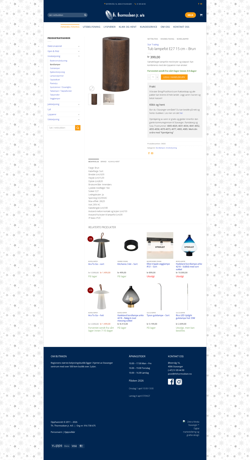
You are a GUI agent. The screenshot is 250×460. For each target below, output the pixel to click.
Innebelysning (70, 26)
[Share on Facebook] (149, 153)
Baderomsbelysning (58, 60)
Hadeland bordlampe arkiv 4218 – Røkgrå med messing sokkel (130, 318)
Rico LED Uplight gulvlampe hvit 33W (185, 316)
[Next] (139, 64)
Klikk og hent (128, 26)
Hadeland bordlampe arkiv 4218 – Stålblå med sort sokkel (189, 267)
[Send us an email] (201, 4)
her (181, 113)
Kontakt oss (181, 26)
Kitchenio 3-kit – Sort (127, 264)
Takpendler (55, 94)
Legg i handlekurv (174, 77)
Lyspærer (109, 26)
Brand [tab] (103, 161)
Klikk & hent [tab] (114, 161)
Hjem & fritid (53, 51)
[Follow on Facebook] (198, 4)
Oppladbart (55, 79)
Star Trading (153, 44)
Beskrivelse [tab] (93, 161)
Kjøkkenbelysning (57, 72)
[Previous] (92, 64)
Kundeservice (148, 26)
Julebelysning (53, 104)
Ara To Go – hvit (96, 315)
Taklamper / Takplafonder (61, 91)
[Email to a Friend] (152, 153)
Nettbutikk (152, 39)
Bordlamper (55, 64)
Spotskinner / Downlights (60, 87)
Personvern (56, 432)
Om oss (165, 26)
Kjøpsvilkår (69, 432)
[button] (201, 15)
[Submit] (85, 15)
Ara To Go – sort (96, 264)
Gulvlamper (55, 68)
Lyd (49, 109)
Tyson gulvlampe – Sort (158, 315)
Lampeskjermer (57, 76)
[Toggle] (78, 46)
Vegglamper (55, 98)
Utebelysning (91, 26)
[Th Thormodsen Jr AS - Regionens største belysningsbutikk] (125, 15)
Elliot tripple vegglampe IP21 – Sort (158, 265)
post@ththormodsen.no (180, 373)
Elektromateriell (55, 46)
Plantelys (54, 83)
